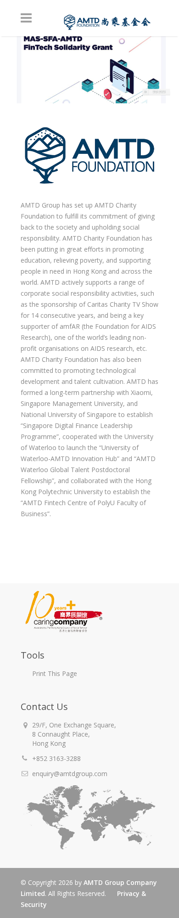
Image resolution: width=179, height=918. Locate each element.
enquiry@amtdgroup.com (69, 773)
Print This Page (54, 673)
